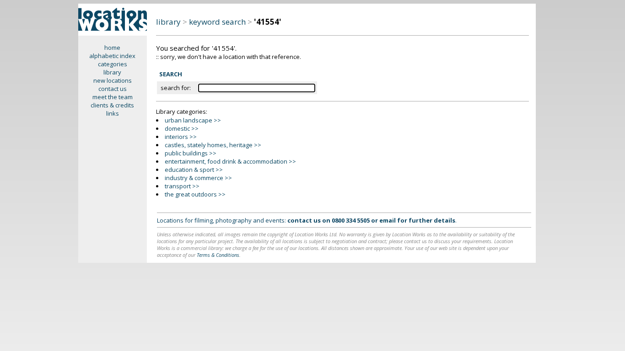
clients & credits (112, 105)
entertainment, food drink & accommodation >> (230, 161)
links (112, 113)
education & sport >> (194, 169)
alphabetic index (112, 56)
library (112, 72)
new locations (112, 80)
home (112, 47)
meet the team (112, 97)
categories (112, 64)
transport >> (182, 186)
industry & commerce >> (198, 178)
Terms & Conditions (218, 254)
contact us (112, 89)
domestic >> (182, 128)
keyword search (217, 21)
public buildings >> (190, 153)
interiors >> (181, 137)
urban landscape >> (193, 120)
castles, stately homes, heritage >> (213, 145)
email (387, 220)
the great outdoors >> (195, 194)
